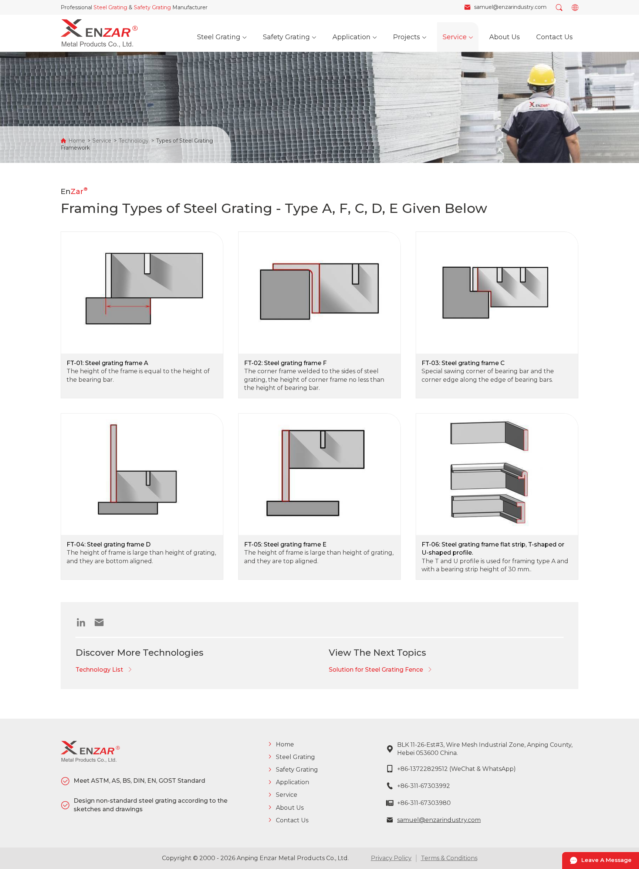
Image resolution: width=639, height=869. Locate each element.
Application (292, 782)
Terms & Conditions (449, 858)
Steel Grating (110, 7)
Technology (134, 140)
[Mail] (102, 624)
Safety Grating (152, 7)
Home (76, 140)
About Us (290, 807)
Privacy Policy (391, 858)
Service (101, 140)
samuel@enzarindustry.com (439, 819)
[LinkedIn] (83, 624)
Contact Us (292, 820)
